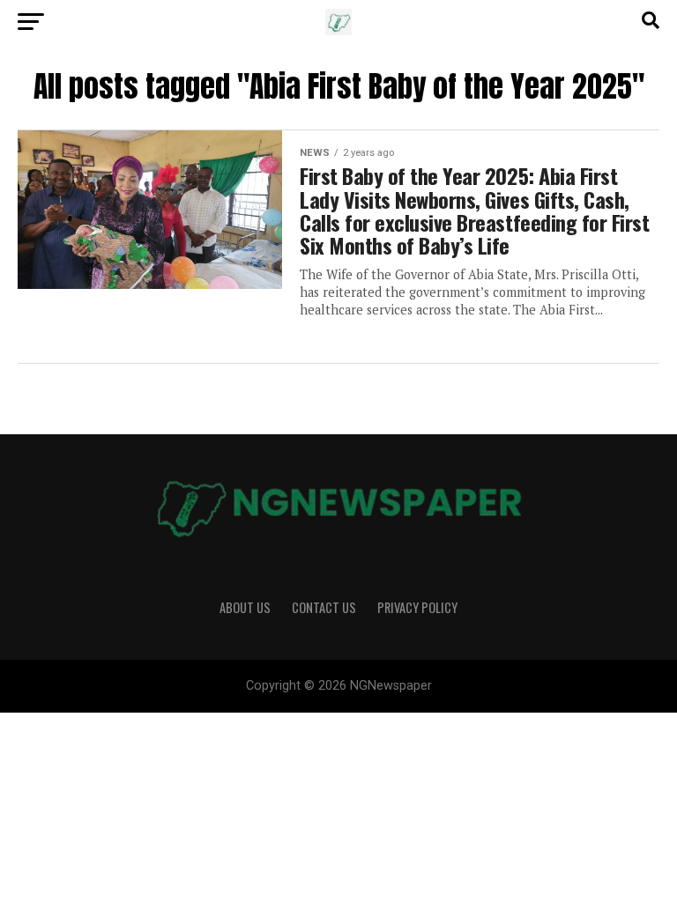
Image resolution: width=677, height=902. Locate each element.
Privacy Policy (417, 607)
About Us (245, 607)
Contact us (324, 607)
